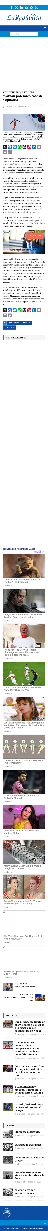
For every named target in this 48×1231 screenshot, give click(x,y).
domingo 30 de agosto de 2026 (30, 1034)
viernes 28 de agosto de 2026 (30, 1136)
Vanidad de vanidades (28, 1144)
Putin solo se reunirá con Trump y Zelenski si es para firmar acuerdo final (30, 1070)
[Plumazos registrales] (8, 1134)
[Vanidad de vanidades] (8, 1147)
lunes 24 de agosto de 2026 (29, 1182)
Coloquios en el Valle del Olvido (30, 1159)
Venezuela (9, 327)
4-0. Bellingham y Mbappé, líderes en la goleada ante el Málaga (29, 1089)
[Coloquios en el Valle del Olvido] (8, 1160)
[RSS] (36, 7)
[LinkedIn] (21, 7)
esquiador (14, 323)
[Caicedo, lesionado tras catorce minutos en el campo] (8, 1107)
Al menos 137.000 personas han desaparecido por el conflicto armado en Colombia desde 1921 (27, 1048)
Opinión (10, 1125)
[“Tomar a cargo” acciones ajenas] (8, 1192)
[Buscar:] (24, 34)
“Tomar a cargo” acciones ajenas (25, 1191)
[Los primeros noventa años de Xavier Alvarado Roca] (8, 1175)
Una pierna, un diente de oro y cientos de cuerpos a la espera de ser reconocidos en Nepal (30, 1026)
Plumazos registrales (27, 1131)
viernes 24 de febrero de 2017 (18, 107)
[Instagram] (31, 7)
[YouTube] (26, 7)
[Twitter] (16, 7)
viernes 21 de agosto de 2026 (30, 1196)
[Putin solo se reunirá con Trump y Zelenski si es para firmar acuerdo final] (8, 1068)
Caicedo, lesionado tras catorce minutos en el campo (29, 1107)
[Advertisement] (24, 62)
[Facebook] (11, 7)
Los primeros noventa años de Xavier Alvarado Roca (29, 1175)
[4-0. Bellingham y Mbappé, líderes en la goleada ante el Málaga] (8, 1089)
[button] (44, 28)
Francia (26, 323)
